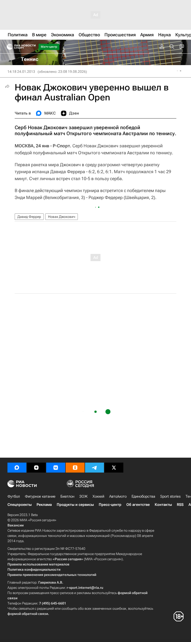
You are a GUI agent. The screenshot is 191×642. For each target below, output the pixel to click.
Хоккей (98, 496)
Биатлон (67, 496)
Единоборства (143, 496)
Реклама (44, 504)
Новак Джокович (61, 217)
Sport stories (170, 496)
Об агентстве (138, 504)
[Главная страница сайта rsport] (32, 47)
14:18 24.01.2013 (21, 72)
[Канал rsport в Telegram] (94, 468)
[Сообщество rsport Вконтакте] (55, 468)
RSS (180, 504)
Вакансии (15, 525)
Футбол (13, 496)
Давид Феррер (29, 217)
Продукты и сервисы (75, 504)
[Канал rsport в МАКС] (16, 468)
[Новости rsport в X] (113, 468)
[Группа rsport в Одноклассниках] (75, 468)
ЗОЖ (83, 496)
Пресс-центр (110, 504)
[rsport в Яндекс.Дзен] (36, 468)
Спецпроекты (19, 504)
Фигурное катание (40, 496)
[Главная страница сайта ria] (8, 47)
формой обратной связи (27, 614)
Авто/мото (118, 496)
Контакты (163, 504)
